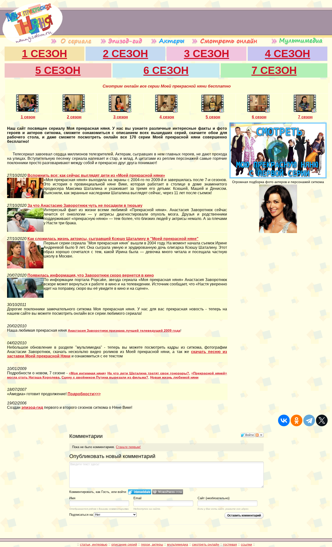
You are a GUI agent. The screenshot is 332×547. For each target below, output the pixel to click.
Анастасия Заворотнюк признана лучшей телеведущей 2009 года (124, 330)
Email (137, 498)
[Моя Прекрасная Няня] (31, 36)
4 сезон (166, 117)
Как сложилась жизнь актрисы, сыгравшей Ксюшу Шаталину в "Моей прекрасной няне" (113, 239)
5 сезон (213, 117)
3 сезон (120, 117)
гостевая (230, 544)
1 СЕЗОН (44, 53)
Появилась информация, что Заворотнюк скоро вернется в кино (90, 275)
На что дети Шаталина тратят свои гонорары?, (148, 373)
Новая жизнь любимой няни (174, 377)
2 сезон (74, 117)
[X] (322, 420)
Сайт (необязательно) (213, 498)
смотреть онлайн (205, 544)
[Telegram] (309, 420)
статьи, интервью (93, 544)
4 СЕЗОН (287, 53)
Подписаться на (81, 514)
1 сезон (28, 117)
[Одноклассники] (296, 420)
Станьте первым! (128, 447)
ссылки (246, 544)
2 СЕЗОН (125, 53)
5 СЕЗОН (57, 70)
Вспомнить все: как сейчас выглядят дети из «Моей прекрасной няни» (96, 175)
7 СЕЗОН (274, 70)
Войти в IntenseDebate (139, 491)
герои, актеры (152, 544)
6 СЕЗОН (166, 70)
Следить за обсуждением (259, 435)
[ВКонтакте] (284, 420)
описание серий (124, 544)
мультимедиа (177, 544)
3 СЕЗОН (206, 53)
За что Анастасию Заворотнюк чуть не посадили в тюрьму (84, 205)
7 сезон (305, 117)
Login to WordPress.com (167, 491)
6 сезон (259, 117)
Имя (72, 498)
